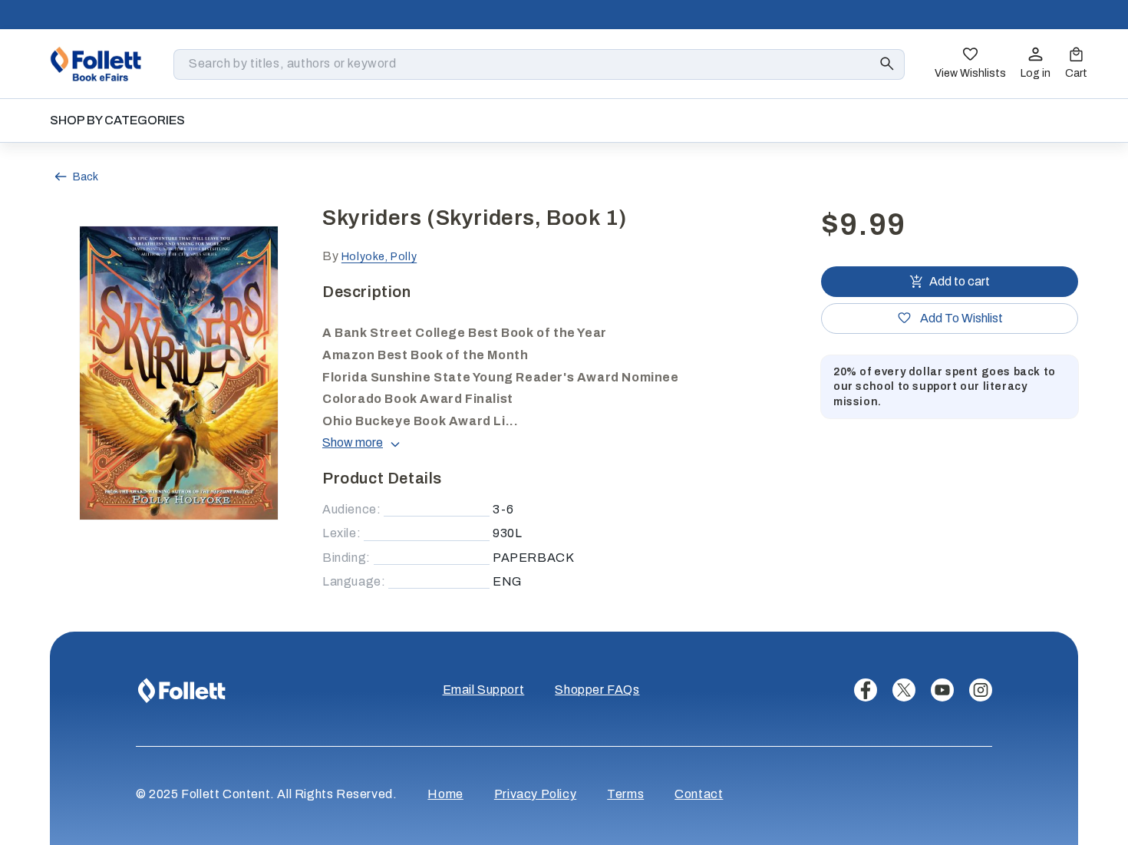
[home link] (96, 64)
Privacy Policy (535, 793)
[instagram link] (980, 689)
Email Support (484, 689)
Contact (698, 793)
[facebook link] (865, 689)
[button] (1076, 64)
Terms (625, 793)
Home (445, 793)
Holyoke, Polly (379, 256)
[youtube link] (942, 689)
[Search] (887, 64)
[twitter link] (903, 689)
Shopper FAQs (597, 689)
